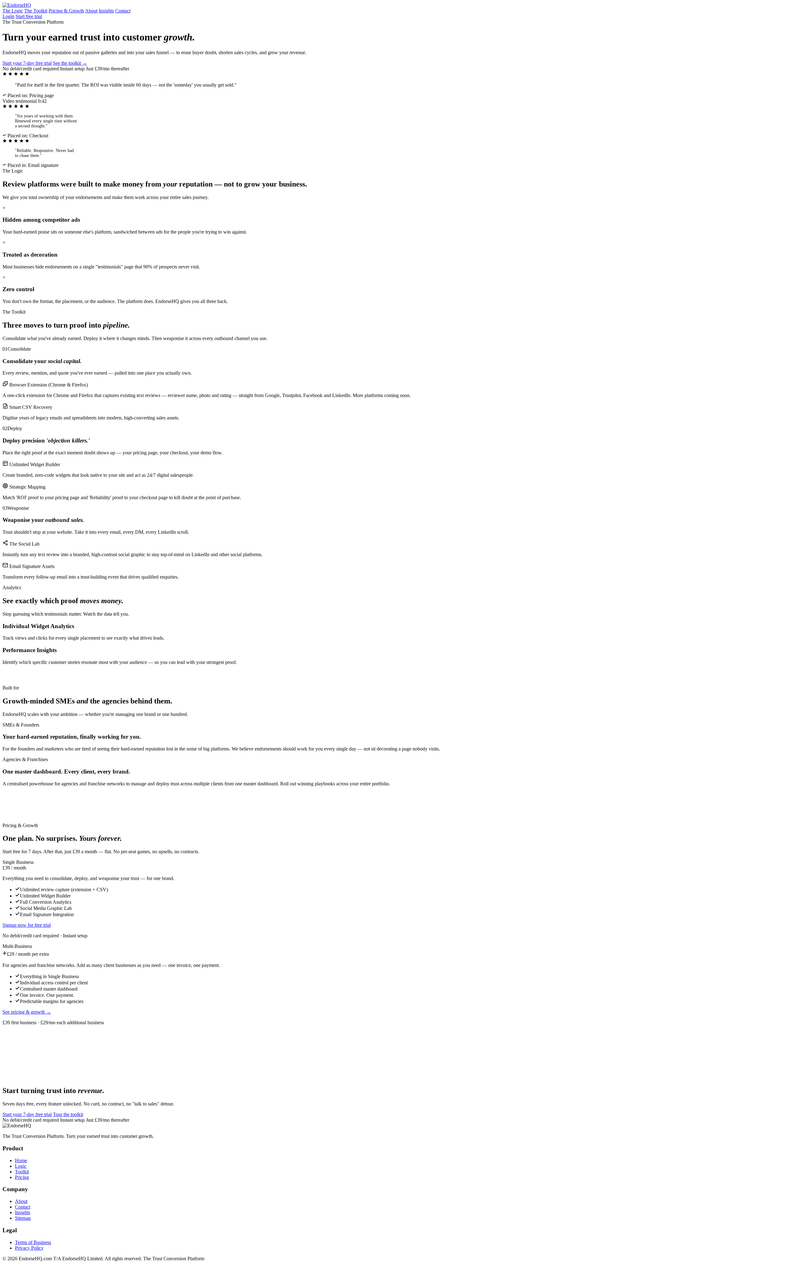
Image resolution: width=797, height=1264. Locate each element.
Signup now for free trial (26, 925)
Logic (20, 1166)
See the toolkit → (70, 63)
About (91, 10)
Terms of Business (33, 1242)
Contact (122, 10)
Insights (106, 10)
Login (8, 16)
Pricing (22, 1177)
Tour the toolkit (68, 1114)
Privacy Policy (29, 1248)
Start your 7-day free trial (27, 63)
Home (21, 1160)
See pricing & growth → (26, 1012)
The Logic (12, 10)
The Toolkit (35, 10)
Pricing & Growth (66, 10)
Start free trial (29, 16)
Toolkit (22, 1171)
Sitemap (23, 1218)
